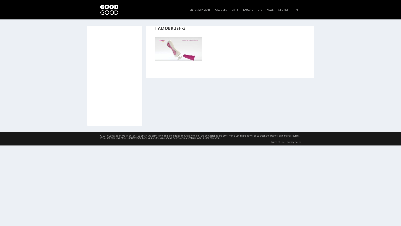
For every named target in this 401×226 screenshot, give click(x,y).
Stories (283, 9)
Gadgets (221, 9)
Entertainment (200, 9)
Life (260, 9)
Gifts (235, 9)
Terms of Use (278, 141)
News (270, 9)
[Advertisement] (114, 76)
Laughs (248, 9)
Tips (295, 9)
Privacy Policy (294, 141)
